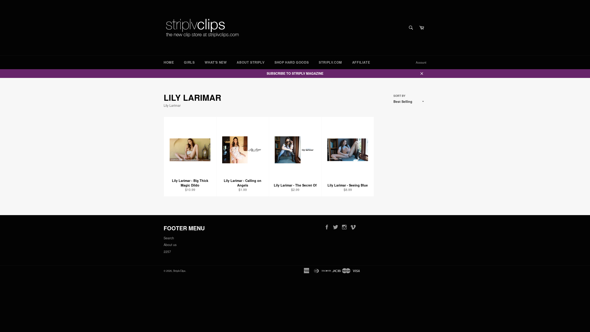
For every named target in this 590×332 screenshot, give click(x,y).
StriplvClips (179, 271)
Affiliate (361, 62)
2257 (167, 251)
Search (169, 238)
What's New (216, 62)
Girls (189, 62)
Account (421, 62)
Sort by (399, 96)
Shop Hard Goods (291, 62)
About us (170, 244)
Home (169, 62)
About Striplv (250, 62)
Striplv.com (330, 62)
